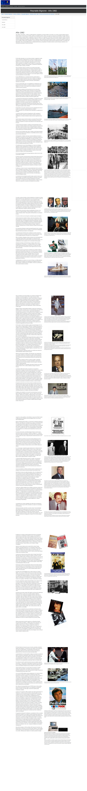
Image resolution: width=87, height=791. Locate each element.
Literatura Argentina (21, 6)
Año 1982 (3, 24)
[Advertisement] (38, 2)
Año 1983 (3, 27)
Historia (3, 6)
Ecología (15, 6)
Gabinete (3, 22)
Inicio (3, 14)
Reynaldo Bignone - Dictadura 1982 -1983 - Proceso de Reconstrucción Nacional (38, 14)
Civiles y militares (16, 14)
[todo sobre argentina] (5, 2)
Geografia (7, 6)
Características (4, 19)
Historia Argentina (8, 14)
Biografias (11, 6)
